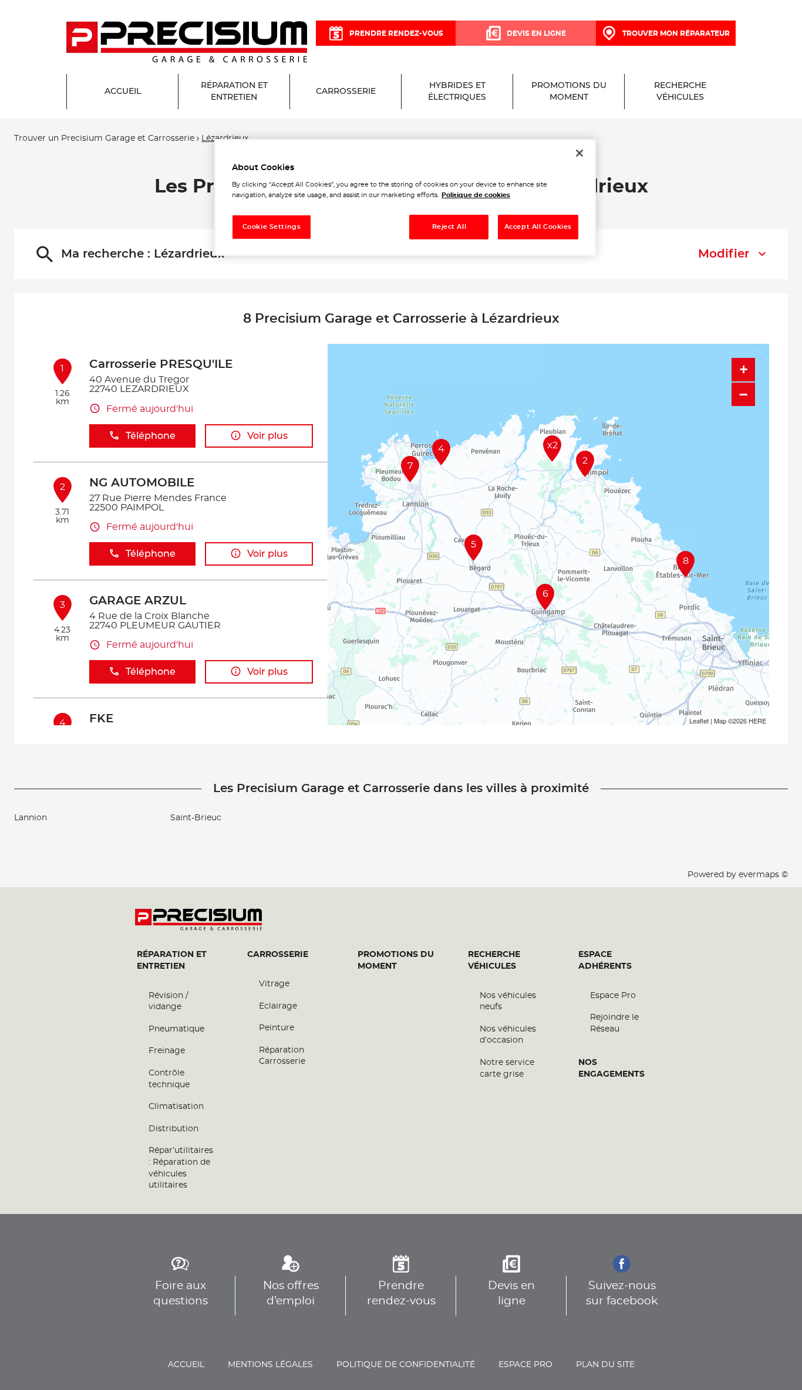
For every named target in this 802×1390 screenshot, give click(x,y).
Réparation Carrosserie (282, 1056)
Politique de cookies (476, 195)
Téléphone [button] (151, 436)
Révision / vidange (168, 1002)
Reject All (449, 227)
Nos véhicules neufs (508, 1002)
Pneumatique (176, 1029)
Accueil (186, 1365)
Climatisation (176, 1106)
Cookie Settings (271, 227)
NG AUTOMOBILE (141, 483)
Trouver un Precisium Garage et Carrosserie (104, 138)
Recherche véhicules (494, 960)
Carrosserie (277, 955)
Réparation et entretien (172, 960)
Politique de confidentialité (405, 1365)
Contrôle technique (169, 1079)
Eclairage (278, 1006)
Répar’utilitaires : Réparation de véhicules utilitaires (181, 1168)
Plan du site (605, 1365)
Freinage (167, 1051)
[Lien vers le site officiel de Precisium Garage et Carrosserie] (186, 43)
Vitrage (274, 984)
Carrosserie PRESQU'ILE (160, 364)
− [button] (743, 394)
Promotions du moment (396, 960)
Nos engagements (611, 1068)
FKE (101, 719)
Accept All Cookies (538, 227)
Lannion (30, 818)
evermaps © (763, 875)
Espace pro (525, 1365)
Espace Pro (613, 996)
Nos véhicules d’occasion (508, 1035)
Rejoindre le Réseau (614, 1023)
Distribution (173, 1129)
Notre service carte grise (507, 1068)
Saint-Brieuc (195, 818)
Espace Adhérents (605, 960)
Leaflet (699, 720)
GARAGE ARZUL (137, 601)
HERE (757, 720)
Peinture (276, 1028)
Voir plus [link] (267, 436)
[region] (405, 197)
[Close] (579, 153)
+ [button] (743, 369)
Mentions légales (270, 1365)
